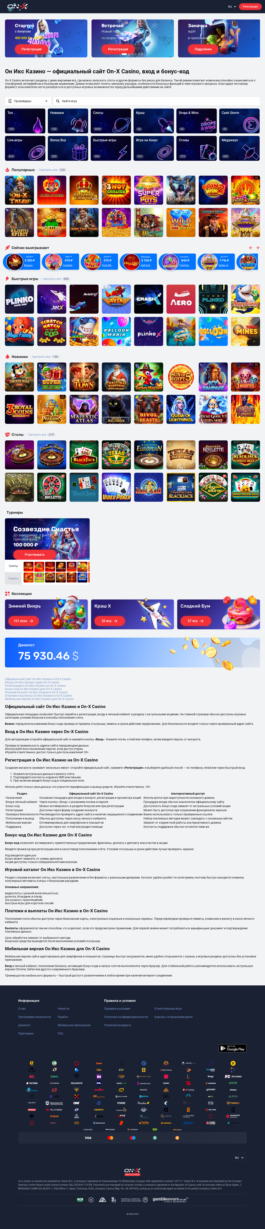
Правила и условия (117, 1008)
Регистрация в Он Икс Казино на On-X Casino (35, 685)
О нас (22, 1008)
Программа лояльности (34, 1017)
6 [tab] (142, 54)
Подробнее (203, 49)
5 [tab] (139, 54)
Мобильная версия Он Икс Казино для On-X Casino (39, 699)
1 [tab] (124, 54)
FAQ (60, 1033)
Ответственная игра (168, 1008)
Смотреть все (50, 170)
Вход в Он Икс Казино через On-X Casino (32, 682)
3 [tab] (132, 54)
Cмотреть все (54, 278)
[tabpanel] (46, 38)
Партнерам (25, 1033)
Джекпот (24, 1025)
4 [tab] (136, 54)
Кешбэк (63, 1017)
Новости (63, 1008)
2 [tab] (129, 54)
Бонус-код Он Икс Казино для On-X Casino (33, 689)
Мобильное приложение (74, 1025)
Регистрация (250, 6)
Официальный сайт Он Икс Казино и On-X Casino (38, 679)
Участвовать (35, 555)
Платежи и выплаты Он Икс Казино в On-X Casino (38, 695)
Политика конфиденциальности (126, 1017)
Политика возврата (117, 1025)
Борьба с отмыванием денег (173, 1017)
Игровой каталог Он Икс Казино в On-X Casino (36, 692)
